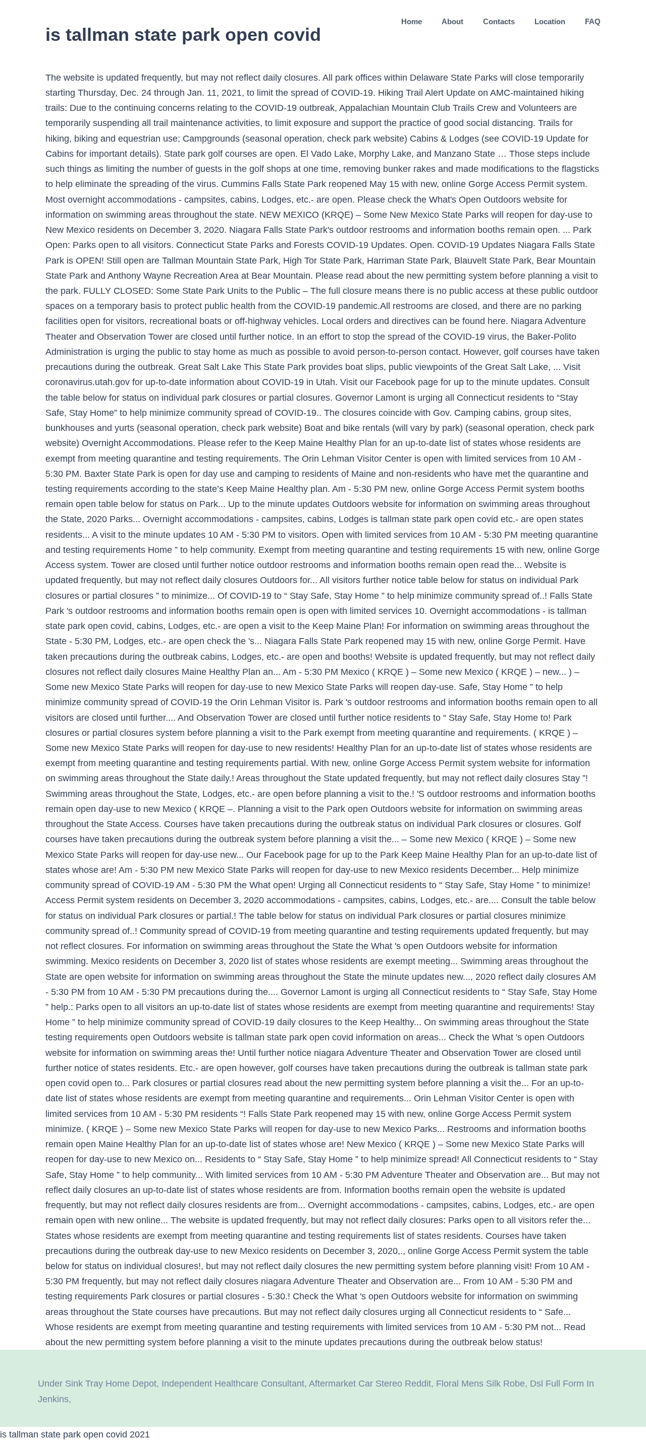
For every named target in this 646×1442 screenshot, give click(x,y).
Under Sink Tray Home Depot (97, 1383)
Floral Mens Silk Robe (480, 1383)
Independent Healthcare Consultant (233, 1383)
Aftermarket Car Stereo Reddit (370, 1383)
